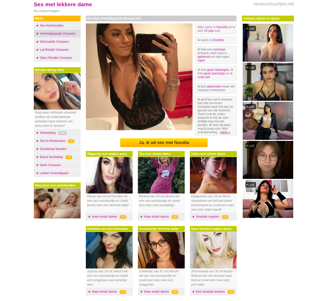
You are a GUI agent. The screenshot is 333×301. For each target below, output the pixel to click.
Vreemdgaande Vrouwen (57, 33)
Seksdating (48, 133)
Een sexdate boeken (210, 291)
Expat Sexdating (51, 157)
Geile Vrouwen (50, 165)
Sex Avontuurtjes (51, 25)
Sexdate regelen (207, 216)
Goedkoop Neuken (53, 149)
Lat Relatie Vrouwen (54, 50)
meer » (225, 132)
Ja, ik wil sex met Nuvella (164, 142)
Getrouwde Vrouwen (54, 41)
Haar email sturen (104, 216)
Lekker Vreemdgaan (54, 173)
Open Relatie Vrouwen (56, 58)
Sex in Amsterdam (52, 141)
